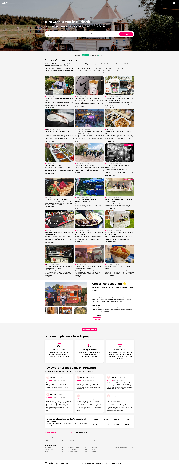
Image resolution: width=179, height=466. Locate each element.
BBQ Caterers (48, 447)
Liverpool (94, 440)
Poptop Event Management (51, 432)
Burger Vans (95, 447)
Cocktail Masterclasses (73, 447)
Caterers (62, 432)
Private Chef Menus (72, 449)
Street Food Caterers (73, 451)
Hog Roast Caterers (49, 449)
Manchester (71, 440)
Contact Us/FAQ (106, 463)
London (46, 440)
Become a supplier (96, 463)
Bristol (69, 442)
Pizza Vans (94, 449)
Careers (113, 463)
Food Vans (94, 451)
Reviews (89, 463)
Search (167, 3)
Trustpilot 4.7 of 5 (61, 463)
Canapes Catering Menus (121, 447)
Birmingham (48, 442)
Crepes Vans (69, 432)
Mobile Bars (47, 451)
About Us (84, 463)
